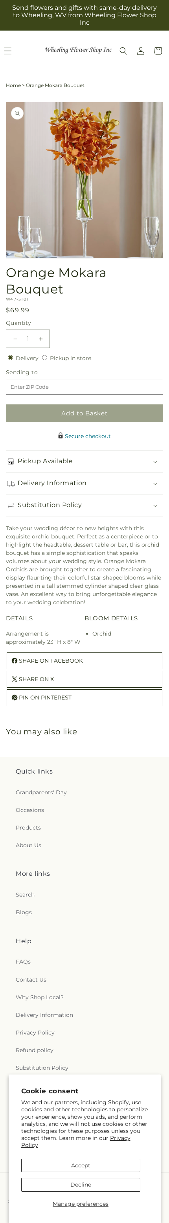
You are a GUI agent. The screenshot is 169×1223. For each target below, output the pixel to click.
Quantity (18, 322)
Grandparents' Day (41, 792)
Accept (80, 1165)
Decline (80, 1184)
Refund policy (34, 1050)
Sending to (33, 372)
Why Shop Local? (40, 997)
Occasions (30, 810)
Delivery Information (44, 1014)
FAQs (23, 961)
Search (25, 894)
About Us (28, 845)
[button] (123, 51)
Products (28, 827)
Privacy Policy (35, 1032)
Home (13, 85)
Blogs (24, 912)
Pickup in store (70, 358)
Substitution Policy (42, 1067)
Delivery (28, 358)
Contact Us (31, 979)
